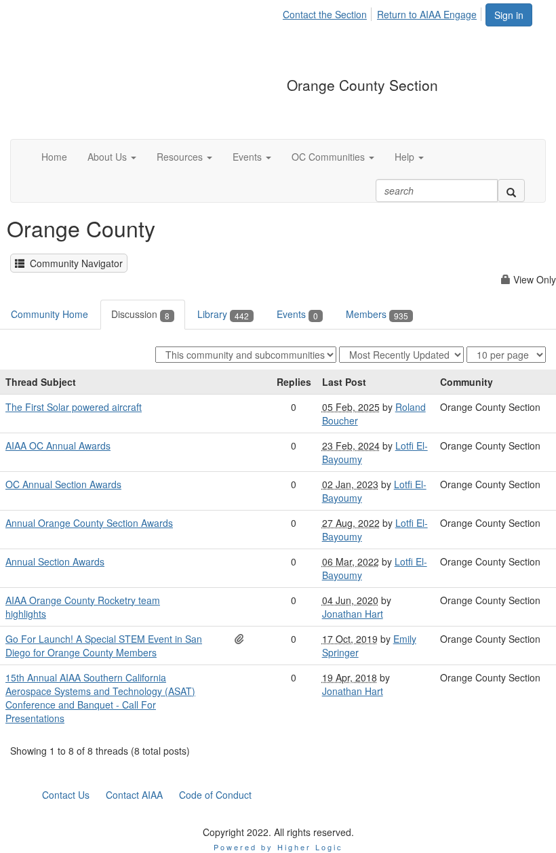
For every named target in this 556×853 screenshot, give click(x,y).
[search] (511, 190)
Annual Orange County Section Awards (89, 523)
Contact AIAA (134, 794)
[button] (111, 157)
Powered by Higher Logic (278, 846)
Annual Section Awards (54, 561)
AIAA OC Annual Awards (58, 445)
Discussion (140, 314)
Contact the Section (325, 14)
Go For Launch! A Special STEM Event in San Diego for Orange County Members (103, 645)
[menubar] (383, 12)
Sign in (508, 15)
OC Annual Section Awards (63, 484)
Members (377, 314)
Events (297, 314)
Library (223, 314)
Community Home (49, 314)
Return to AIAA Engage (427, 14)
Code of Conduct (215, 794)
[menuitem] (328, 12)
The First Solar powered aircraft (73, 407)
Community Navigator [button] (73, 263)
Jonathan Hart (352, 613)
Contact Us (66, 794)
